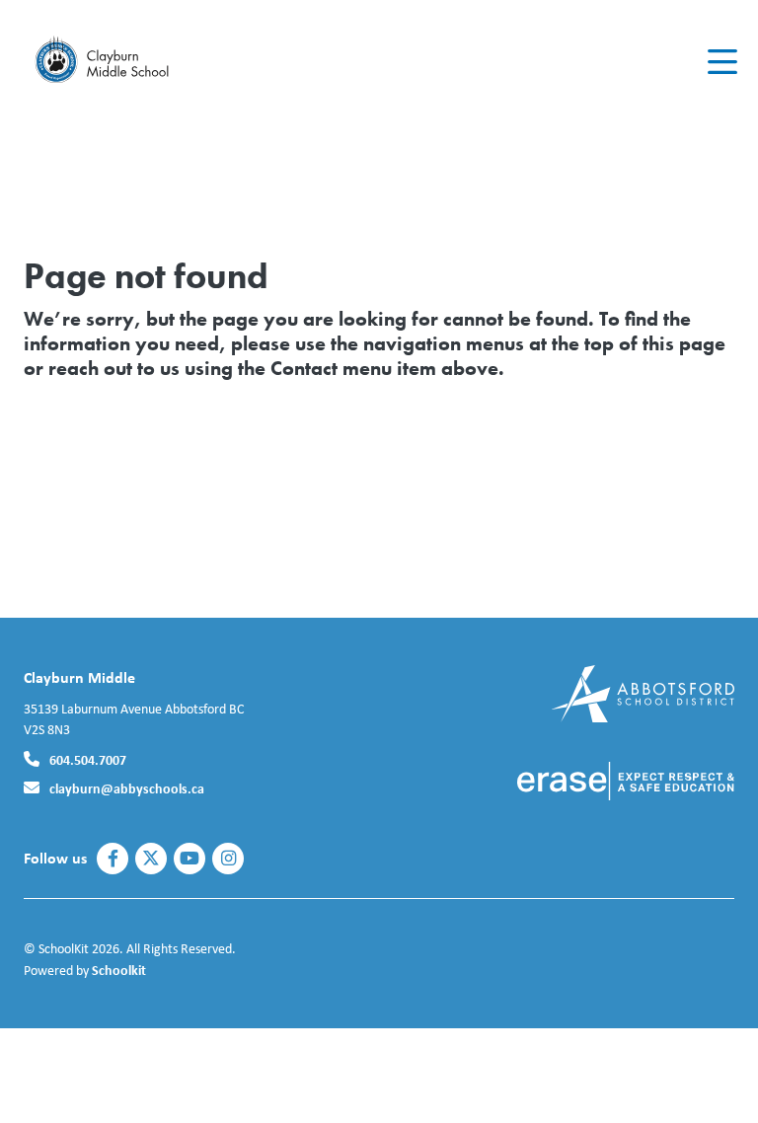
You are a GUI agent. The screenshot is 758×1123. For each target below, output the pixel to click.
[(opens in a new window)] (643, 692)
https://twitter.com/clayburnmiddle (151, 858)
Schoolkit (119, 969)
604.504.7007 (87, 759)
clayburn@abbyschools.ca (126, 788)
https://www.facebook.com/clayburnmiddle (113, 858)
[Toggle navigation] (721, 62)
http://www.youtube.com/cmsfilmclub (189, 858)
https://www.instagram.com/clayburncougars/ (228, 858)
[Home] (142, 62)
